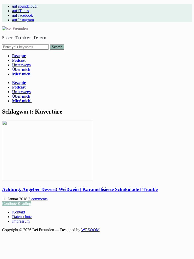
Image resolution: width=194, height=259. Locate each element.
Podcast (19, 60)
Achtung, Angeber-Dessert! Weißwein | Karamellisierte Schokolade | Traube (80, 189)
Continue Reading (16, 203)
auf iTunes (20, 11)
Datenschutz (22, 216)
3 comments (37, 199)
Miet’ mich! (22, 74)
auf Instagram (23, 20)
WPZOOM (90, 230)
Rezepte (19, 56)
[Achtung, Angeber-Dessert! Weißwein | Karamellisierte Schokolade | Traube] (47, 179)
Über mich (21, 69)
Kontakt (18, 212)
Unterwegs (21, 65)
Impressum (21, 221)
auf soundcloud (24, 6)
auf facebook (22, 15)
